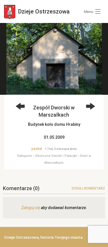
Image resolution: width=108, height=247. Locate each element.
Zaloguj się (30, 207)
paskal (36, 149)
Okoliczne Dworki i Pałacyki (56, 156)
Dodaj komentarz (88, 188)
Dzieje (43, 11)
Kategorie (24, 156)
